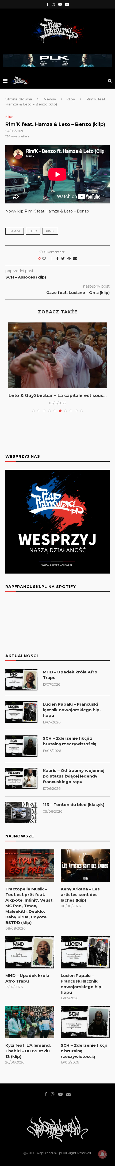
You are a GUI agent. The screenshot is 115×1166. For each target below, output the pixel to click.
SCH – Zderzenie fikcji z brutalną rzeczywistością (69, 741)
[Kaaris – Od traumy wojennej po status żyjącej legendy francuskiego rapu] (21, 778)
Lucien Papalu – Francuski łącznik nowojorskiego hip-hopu (72, 710)
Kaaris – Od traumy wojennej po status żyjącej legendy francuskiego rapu (73, 776)
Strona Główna (18, 99)
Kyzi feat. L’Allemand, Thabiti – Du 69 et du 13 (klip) (28, 1051)
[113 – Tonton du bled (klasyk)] (21, 812)
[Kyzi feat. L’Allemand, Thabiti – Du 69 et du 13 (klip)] (29, 1022)
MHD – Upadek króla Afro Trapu (70, 674)
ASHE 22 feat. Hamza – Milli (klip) (57, 395)
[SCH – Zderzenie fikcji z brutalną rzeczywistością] (21, 746)
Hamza (14, 231)
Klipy (70, 99)
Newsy (50, 99)
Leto (33, 231)
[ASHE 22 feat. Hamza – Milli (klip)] (57, 355)
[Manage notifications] (102, 1154)
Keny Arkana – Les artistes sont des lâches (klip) (80, 894)
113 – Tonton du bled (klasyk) (73, 804)
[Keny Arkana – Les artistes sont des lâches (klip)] (85, 865)
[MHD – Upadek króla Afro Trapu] (21, 679)
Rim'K (50, 231)
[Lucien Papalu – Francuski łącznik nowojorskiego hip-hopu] (21, 712)
